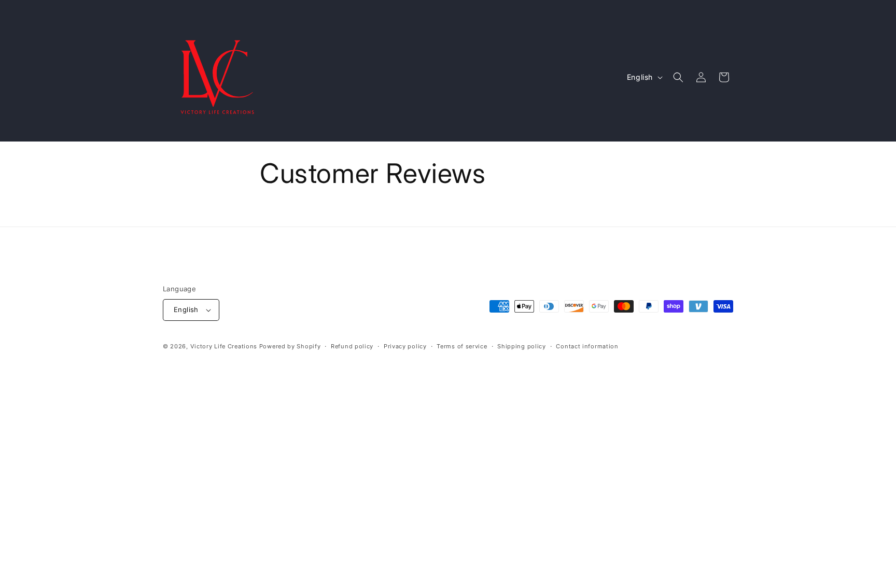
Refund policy (352, 346)
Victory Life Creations (223, 346)
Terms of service (462, 346)
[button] (678, 77)
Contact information (587, 346)
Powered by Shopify (290, 346)
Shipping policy (521, 346)
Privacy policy (405, 346)
